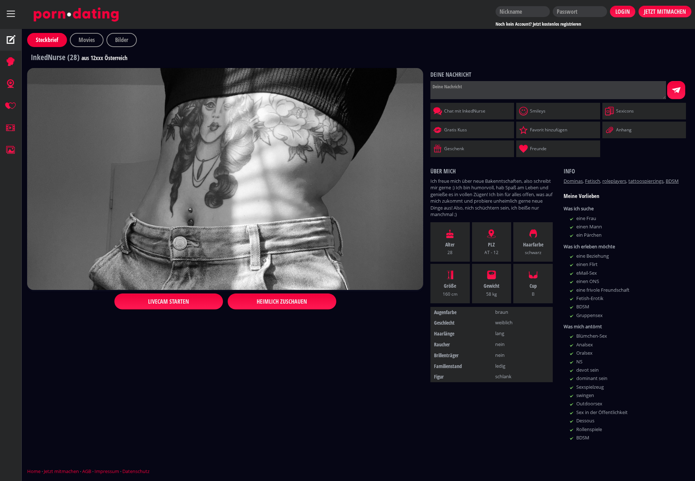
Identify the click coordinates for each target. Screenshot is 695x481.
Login (622, 12)
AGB (86, 471)
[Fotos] (11, 150)
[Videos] (11, 128)
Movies (87, 40)
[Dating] (11, 106)
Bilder (121, 40)
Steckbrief (47, 40)
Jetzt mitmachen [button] (665, 12)
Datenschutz (135, 471)
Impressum (106, 471)
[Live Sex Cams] (11, 84)
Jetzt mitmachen (61, 471)
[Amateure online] (11, 62)
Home (34, 471)
